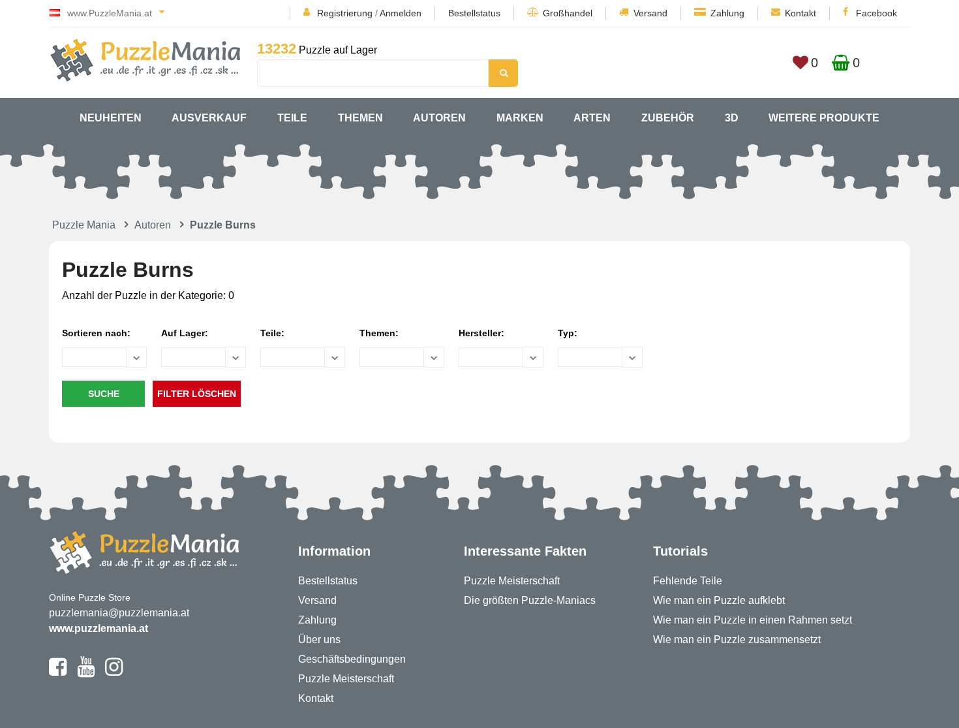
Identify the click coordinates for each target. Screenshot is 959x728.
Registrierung (345, 13)
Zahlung (727, 13)
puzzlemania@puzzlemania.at (119, 612)
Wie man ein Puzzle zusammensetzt (737, 639)
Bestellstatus (474, 13)
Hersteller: (481, 333)
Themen (360, 117)
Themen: (379, 333)
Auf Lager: (184, 333)
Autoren (439, 117)
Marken (519, 117)
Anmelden (400, 13)
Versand (650, 13)
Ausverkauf (209, 117)
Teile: (272, 333)
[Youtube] (86, 672)
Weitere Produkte (824, 117)
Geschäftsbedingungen (352, 659)
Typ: (567, 333)
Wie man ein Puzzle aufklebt (719, 600)
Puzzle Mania (83, 224)
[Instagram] (114, 672)
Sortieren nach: (96, 333)
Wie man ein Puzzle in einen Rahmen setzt (752, 619)
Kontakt (800, 13)
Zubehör (667, 117)
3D (731, 117)
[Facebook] (58, 672)
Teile (292, 117)
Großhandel (567, 13)
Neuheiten (111, 117)
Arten (592, 117)
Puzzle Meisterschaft (346, 678)
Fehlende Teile (687, 580)
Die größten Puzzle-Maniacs (530, 600)
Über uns (319, 639)
